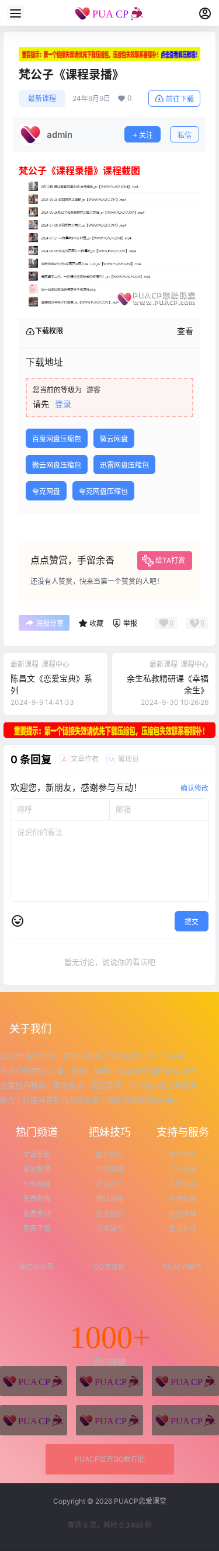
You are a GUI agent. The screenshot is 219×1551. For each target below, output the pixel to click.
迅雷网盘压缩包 (124, 465)
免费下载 (37, 1228)
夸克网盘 (46, 491)
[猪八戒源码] (33, 1381)
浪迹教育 (37, 1169)
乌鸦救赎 (37, 1184)
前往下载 (180, 99)
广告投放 (183, 1169)
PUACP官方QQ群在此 (110, 1459)
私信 (185, 135)
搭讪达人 (110, 1184)
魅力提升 (110, 1154)
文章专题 (37, 1154)
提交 (192, 921)
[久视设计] (33, 1420)
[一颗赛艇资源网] (185, 1420)
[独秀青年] (185, 1381)
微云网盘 (114, 438)
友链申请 (183, 1213)
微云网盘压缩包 (56, 465)
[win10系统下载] (109, 1381)
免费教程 (37, 1198)
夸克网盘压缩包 (103, 491)
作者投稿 (183, 1198)
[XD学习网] (109, 1420)
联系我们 (183, 1154)
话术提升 (110, 1228)
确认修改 (194, 788)
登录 (63, 404)
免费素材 (37, 1213)
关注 (146, 135)
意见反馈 (183, 1228)
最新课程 (42, 98)
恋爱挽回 (110, 1213)
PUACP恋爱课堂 (139, 1501)
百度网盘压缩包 (56, 438)
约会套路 (110, 1169)
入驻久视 (183, 1184)
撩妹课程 (110, 1198)
